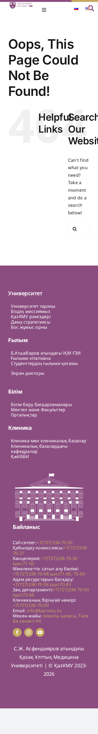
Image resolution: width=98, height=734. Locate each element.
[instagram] (28, 632)
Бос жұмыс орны (29, 327)
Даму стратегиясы (30, 322)
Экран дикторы (27, 373)
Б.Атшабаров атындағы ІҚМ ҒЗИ (46, 353)
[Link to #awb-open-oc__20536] (91, 8)
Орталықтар (24, 415)
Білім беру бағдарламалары (41, 404)
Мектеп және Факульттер (38, 410)
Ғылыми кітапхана (31, 358)
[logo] (22, 4)
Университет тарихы (33, 306)
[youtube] (40, 632)
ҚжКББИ (20, 456)
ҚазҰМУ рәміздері (31, 316)
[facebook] (17, 632)
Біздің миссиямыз (30, 311)
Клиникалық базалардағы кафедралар (39, 448)
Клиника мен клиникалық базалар (48, 441)
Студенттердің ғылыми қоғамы (44, 363)
